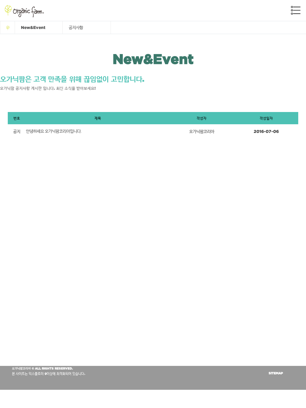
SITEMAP (276, 373)
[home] (7, 27)
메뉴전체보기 (295, 10)
